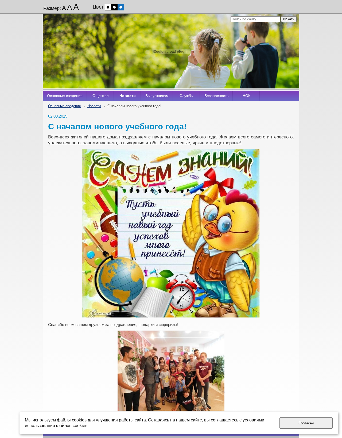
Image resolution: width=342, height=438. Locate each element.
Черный (114, 7)
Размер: (52, 8)
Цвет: (99, 7)
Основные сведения (64, 106)
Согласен (306, 423)
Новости (94, 106)
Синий (121, 7)
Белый (108, 7)
